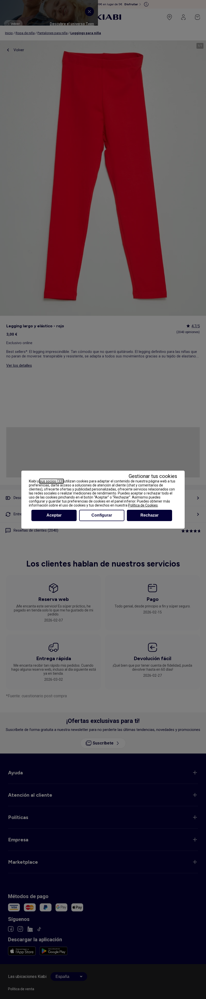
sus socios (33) (51, 481)
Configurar (101, 515)
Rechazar (149, 515)
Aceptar (54, 515)
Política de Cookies (143, 505)
